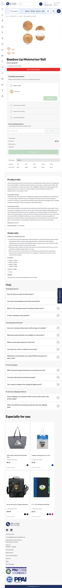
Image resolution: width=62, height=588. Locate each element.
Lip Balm (21, 16)
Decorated (11, 160)
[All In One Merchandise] (11, 4)
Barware (38, 11)
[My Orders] (54, 11)
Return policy (9, 552)
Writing (33, 11)
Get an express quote (33, 69)
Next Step (50, 98)
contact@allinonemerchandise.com (14, 537)
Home (7, 16)
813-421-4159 (48, 5)
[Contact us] (48, 11)
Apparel (27, 11)
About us (8, 558)
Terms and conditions (12, 555)
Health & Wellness (14, 16)
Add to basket (33, 152)
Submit (52, 130)
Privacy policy (10, 549)
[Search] (40, 4)
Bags (43, 11)
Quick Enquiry (59, 294)
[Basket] (59, 11)
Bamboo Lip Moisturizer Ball (30, 16)
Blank (19, 160)
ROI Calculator (10, 564)
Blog (7, 561)
